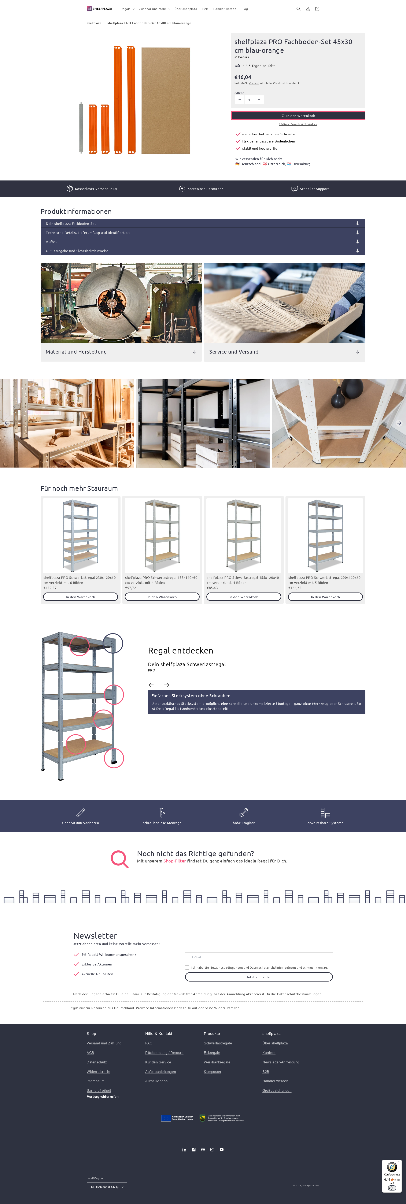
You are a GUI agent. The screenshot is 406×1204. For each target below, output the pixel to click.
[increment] (259, 99)
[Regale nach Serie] (119, 859)
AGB (90, 1053)
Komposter (212, 1072)
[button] (127, 8)
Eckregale (212, 1053)
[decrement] (239, 99)
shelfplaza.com (311, 1185)
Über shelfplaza (275, 1043)
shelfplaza (94, 23)
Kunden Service (158, 1062)
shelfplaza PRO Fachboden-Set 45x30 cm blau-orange (149, 23)
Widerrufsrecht (98, 1072)
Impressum (95, 1081)
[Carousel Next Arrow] (399, 423)
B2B (265, 1072)
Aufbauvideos (156, 1081)
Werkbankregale (217, 1062)
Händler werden (275, 1081)
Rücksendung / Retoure (164, 1053)
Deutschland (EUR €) (105, 1187)
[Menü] (399, 1162)
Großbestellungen (277, 1090)
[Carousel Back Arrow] (6, 423)
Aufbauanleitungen (160, 1072)
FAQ (148, 1043)
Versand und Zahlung (104, 1043)
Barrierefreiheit (99, 1090)
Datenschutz (97, 1062)
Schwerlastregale (218, 1043)
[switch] (392, 1187)
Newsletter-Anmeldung (280, 1062)
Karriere (269, 1053)
